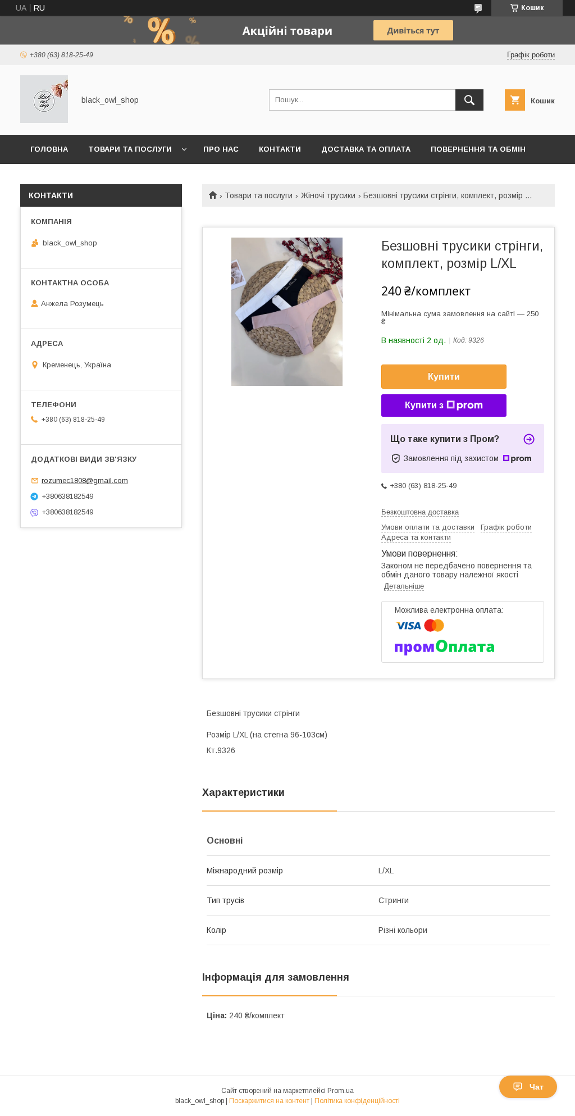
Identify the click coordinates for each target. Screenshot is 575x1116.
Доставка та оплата (365, 149)
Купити (444, 376)
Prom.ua (340, 1091)
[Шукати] (469, 100)
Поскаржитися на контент (269, 1101)
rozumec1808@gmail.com (85, 480)
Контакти (280, 149)
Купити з (424, 405)
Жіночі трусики (328, 195)
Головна (49, 149)
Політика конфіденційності (357, 1101)
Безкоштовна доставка (420, 512)
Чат (537, 1086)
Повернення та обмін (478, 149)
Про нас (221, 149)
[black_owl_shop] (44, 120)
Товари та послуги (130, 149)
